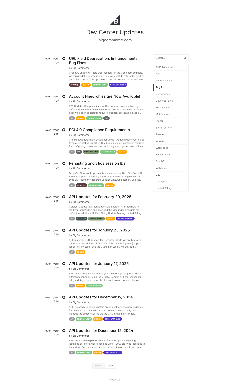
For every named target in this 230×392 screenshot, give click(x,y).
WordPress (162, 147)
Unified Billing (163, 188)
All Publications (164, 67)
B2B (158, 174)
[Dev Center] (115, 20)
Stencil (160, 120)
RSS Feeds (115, 380)
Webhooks (161, 168)
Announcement (164, 80)
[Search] (184, 58)
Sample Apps (163, 154)
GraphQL (161, 161)
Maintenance (163, 114)
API (158, 73)
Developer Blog (164, 100)
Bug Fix (160, 87)
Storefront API (164, 127)
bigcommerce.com (115, 40)
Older (111, 365)
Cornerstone (163, 93)
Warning (160, 141)
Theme (160, 134)
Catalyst (160, 181)
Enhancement (163, 107)
